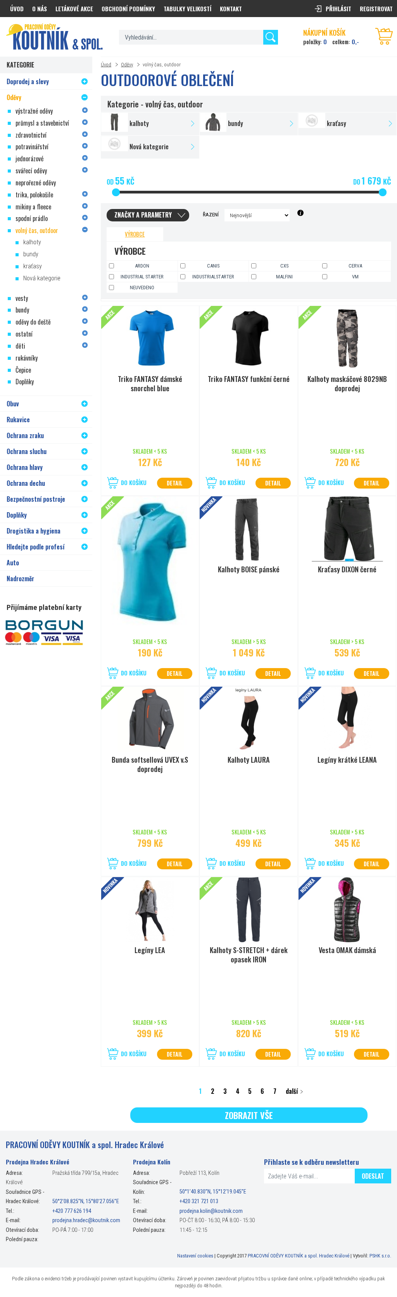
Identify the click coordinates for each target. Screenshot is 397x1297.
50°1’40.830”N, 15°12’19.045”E (213, 1192)
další (292, 1091)
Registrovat (376, 8)
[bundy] (249, 123)
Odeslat (373, 1176)
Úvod (106, 64)
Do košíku (134, 482)
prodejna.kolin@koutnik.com (211, 1211)
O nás (39, 8)
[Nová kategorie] (150, 147)
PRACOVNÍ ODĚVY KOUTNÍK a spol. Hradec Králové (298, 1256)
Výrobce (135, 234)
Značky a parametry (143, 214)
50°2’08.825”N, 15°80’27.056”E (85, 1201)
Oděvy (127, 64)
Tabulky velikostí (187, 8)
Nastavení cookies (195, 1256)
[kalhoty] (150, 123)
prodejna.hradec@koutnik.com (86, 1220)
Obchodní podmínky (128, 8)
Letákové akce (74, 8)
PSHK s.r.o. (380, 1256)
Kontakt (231, 8)
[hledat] (270, 37)
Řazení (211, 214)
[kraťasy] (347, 123)
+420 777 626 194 (71, 1211)
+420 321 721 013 (199, 1201)
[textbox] (198, 37)
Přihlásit (338, 8)
